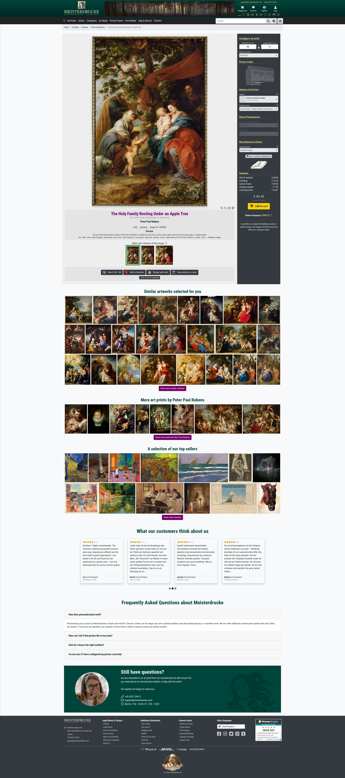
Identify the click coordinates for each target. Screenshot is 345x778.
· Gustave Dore (184, 740)
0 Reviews (155, 278)
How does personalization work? (85, 614)
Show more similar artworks (172, 388)
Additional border (245, 52)
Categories (92, 20)
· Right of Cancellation (110, 737)
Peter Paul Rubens (98, 27)
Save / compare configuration (260, 156)
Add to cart (260, 206)
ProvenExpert (97, 577)
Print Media (130, 20)
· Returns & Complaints (110, 740)
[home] (64, 20)
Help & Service (145, 20)
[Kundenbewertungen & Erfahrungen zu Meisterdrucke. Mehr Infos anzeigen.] (268, 729)
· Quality (143, 733)
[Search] (268, 21)
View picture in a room (186, 272)
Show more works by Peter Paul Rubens (172, 437)
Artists (81, 20)
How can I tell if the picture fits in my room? (91, 635)
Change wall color (159, 272)
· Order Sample (146, 743)
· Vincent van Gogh (186, 724)
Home (66, 27)
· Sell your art (145, 727)
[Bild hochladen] (280, 21)
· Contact (105, 724)
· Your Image (145, 724)
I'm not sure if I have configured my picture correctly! (95, 654)
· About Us (106, 743)
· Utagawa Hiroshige (186, 737)
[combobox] (258, 55)
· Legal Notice (107, 727)
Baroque (85, 27)
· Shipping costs (146, 730)
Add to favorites (136, 272)
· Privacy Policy (107, 733)
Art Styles (103, 20)
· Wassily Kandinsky (186, 733)
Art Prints (71, 20)
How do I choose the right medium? (86, 644)
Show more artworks (172, 517)
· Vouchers (144, 740)
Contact (157, 20)
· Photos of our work (148, 737)
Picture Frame (116, 20)
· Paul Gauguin (184, 730)
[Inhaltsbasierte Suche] (274, 21)
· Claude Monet (184, 727)
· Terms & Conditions (110, 730)
